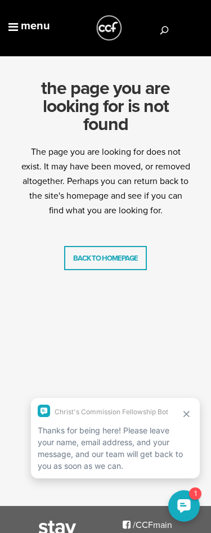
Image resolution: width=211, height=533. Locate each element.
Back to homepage (105, 258)
